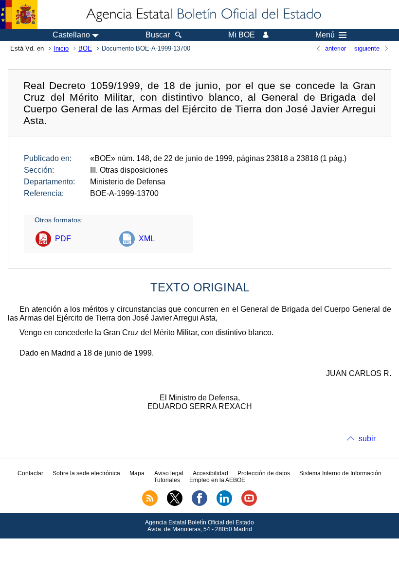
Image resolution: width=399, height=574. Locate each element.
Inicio (61, 48)
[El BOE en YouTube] (249, 504)
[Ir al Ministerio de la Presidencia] (18, 14)
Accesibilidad (210, 473)
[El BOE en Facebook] (199, 504)
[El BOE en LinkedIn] (224, 504)
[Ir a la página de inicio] (203, 14)
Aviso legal (168, 473)
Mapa (137, 473)
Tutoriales (167, 480)
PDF (63, 238)
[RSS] (150, 504)
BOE (85, 48)
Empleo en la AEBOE (217, 480)
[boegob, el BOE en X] (174, 504)
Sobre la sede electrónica (86, 473)
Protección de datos (263, 473)
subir (367, 438)
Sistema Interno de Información (340, 473)
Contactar (30, 473)
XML (147, 238)
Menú (325, 35)
